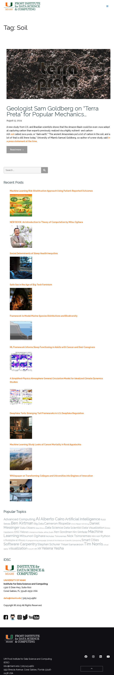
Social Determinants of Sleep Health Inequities (34, 253)
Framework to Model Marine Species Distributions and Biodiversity (43, 316)
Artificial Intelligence (82, 519)
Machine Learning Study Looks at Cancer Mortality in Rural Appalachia (45, 444)
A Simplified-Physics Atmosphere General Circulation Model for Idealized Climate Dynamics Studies (56, 380)
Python (105, 536)
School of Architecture (55, 540)
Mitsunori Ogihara (32, 536)
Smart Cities (90, 540)
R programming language (36, 540)
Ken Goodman (63, 531)
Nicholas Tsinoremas (56, 536)
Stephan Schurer (49, 544)
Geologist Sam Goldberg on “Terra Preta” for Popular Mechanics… (53, 111)
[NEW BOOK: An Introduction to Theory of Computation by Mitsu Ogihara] (21, 236)
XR (39, 548)
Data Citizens (27, 527)
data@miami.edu (12, 598)
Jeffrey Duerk (48, 532)
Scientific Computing (73, 540)
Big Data (39, 523)
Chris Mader (76, 524)
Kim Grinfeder (80, 531)
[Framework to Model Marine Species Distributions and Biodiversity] (21, 330)
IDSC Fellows (21, 531)
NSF (98, 536)
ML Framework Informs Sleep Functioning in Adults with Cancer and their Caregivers (52, 347)
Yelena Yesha (53, 548)
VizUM (31, 549)
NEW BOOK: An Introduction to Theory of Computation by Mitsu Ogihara (46, 222)
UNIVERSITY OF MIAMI (15, 580)
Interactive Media (36, 532)
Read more (18, 150)
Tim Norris (93, 544)
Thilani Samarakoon (72, 544)
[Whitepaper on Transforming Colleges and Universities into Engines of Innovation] (21, 490)
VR (35, 549)
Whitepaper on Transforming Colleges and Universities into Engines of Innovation (51, 476)
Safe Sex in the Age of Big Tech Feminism (31, 284)
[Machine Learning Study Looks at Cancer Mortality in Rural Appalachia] (21, 459)
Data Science (54, 527)
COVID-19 (85, 524)
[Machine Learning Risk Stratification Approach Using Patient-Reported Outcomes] (21, 205)
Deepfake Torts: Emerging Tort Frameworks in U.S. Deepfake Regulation (47, 413)
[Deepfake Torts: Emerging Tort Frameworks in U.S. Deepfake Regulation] (21, 428)
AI (38, 518)
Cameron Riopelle (57, 523)
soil (12, 134)
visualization (18, 548)
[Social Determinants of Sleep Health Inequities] (21, 268)
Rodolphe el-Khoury (15, 540)
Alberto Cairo (52, 519)
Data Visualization (93, 527)
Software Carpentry (20, 544)
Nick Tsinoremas (79, 536)
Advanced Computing (19, 519)
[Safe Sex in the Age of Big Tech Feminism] (21, 299)
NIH (94, 536)
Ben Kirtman (22, 523)
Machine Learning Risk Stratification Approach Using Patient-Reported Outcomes (51, 191)
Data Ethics (40, 528)
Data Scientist (72, 527)
